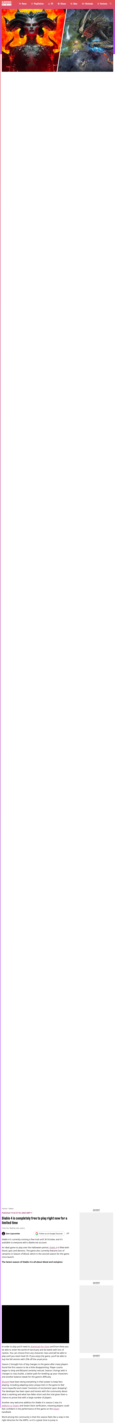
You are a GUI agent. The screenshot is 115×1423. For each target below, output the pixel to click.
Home (4, 1208)
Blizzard (5, 1381)
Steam (56, 1408)
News (11, 1208)
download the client (40, 1346)
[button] (67, 1233)
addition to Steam (10, 1405)
